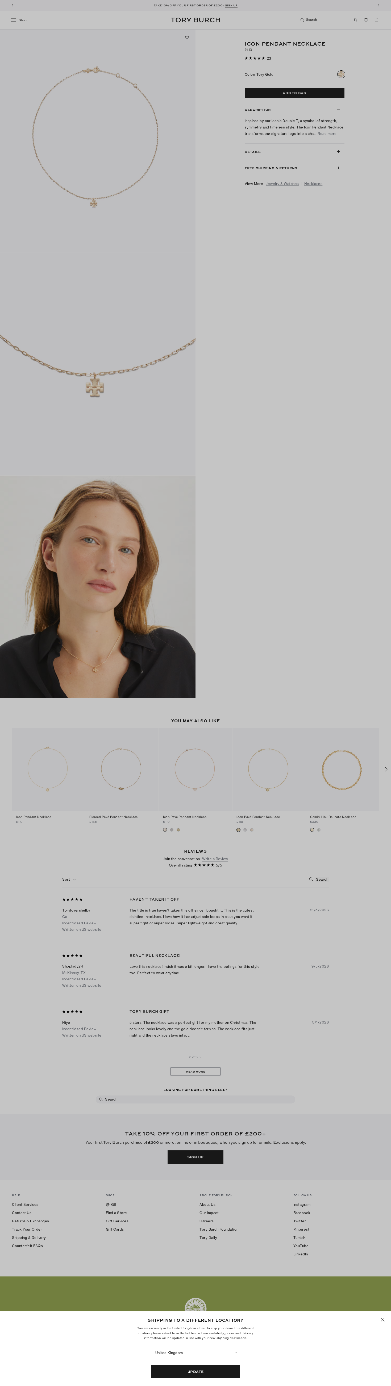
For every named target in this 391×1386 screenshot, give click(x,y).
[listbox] (195, 1352)
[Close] (382, 1319)
